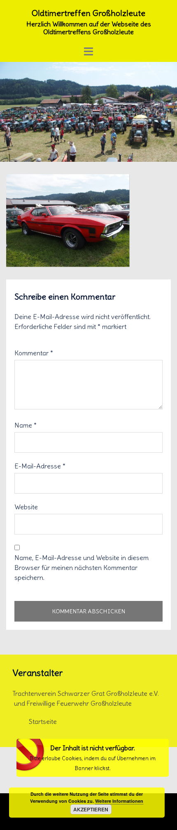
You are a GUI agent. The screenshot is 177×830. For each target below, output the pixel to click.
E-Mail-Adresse (39, 466)
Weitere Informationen (119, 801)
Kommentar (33, 353)
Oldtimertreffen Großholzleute (88, 13)
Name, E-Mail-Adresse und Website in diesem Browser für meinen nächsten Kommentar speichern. (81, 567)
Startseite (43, 721)
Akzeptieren (90, 809)
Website (26, 507)
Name (25, 425)
